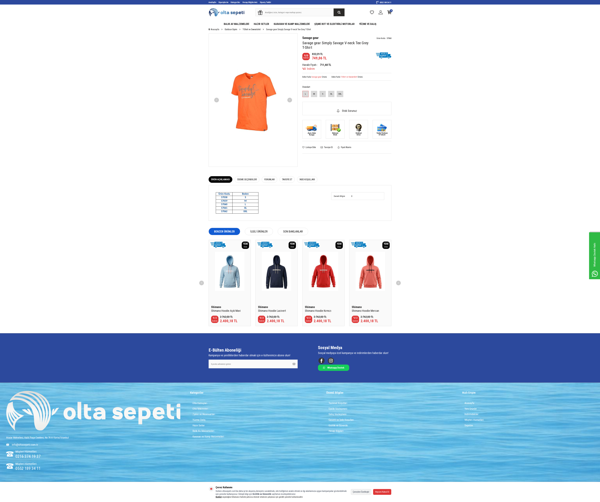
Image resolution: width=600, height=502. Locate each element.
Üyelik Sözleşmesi (338, 408)
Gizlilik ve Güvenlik (338, 425)
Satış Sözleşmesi (337, 414)
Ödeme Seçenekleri (247, 179)
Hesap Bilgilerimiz (250, 2)
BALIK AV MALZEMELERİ (236, 24)
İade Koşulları (307, 179)
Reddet (219, 497)
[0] (389, 13)
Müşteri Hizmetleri (474, 419)
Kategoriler (235, 2)
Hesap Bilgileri (336, 430)
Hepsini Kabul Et (382, 492)
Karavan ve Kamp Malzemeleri (208, 436)
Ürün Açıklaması (220, 179)
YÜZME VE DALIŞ (367, 24)
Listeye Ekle (310, 147)
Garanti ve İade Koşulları (341, 419)
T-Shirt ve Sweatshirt (252, 29)
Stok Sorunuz (349, 110)
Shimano (216, 307)
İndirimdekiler (471, 414)
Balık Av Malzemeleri (203, 430)
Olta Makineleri (200, 408)
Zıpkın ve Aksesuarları (203, 414)
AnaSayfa (212, 2)
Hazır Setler (198, 425)
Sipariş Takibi (265, 2)
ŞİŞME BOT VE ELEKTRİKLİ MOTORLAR (334, 24)
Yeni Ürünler (471, 408)
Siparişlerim (223, 2)
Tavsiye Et (328, 147)
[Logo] (93, 411)
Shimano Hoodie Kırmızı (318, 310)
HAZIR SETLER (261, 24)
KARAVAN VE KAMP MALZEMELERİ (292, 24)
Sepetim (469, 425)
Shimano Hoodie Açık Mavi (226, 310)
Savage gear (310, 38)
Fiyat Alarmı (345, 147)
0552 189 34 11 (385, 2)
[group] (253, 100)
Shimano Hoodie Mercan (365, 310)
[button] (216, 100)
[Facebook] (321, 360)
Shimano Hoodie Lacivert (272, 310)
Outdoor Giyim (231, 29)
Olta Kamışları (199, 403)
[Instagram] (330, 360)
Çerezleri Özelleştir (361, 492)
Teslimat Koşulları (338, 403)
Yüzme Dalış (198, 419)
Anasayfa (215, 29)
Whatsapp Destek (335, 367)
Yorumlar (269, 179)
